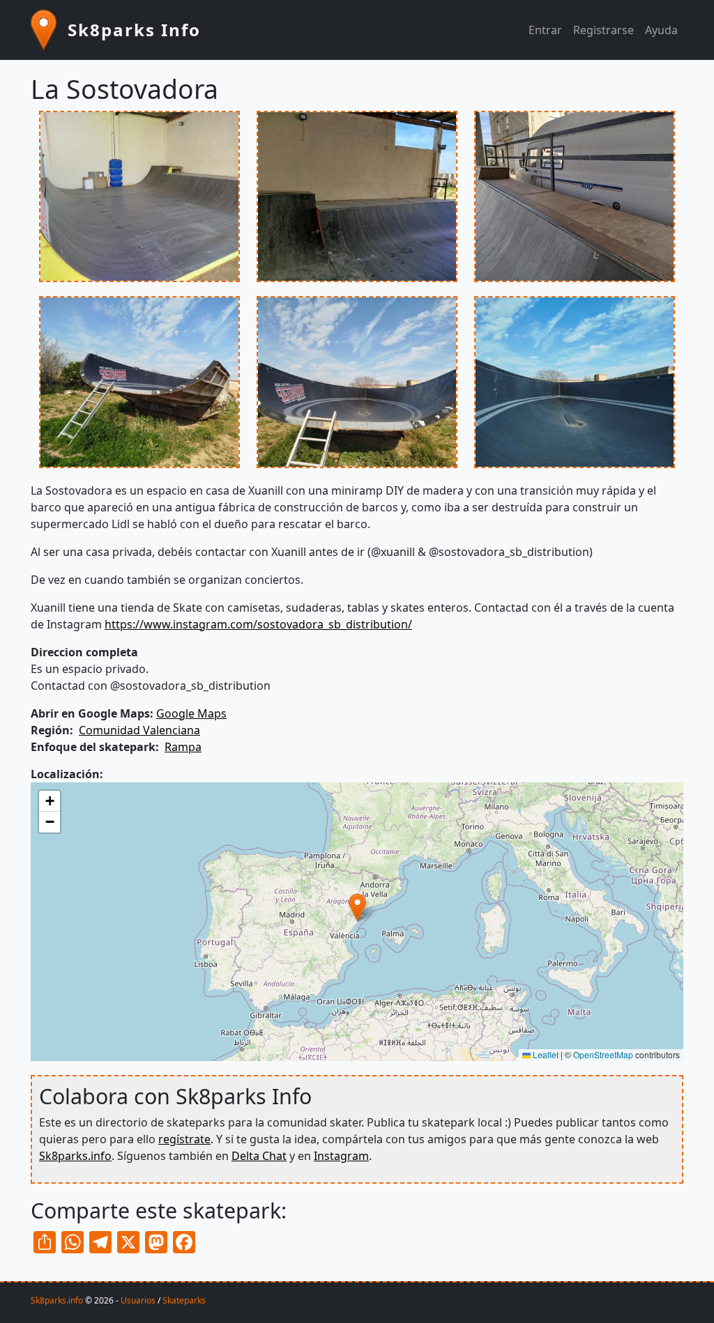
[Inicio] (49, 30)
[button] (139, 202)
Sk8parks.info (75, 1155)
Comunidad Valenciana (139, 730)
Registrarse (603, 30)
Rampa (183, 747)
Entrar (545, 30)
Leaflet (545, 1054)
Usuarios (138, 1300)
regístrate (184, 1139)
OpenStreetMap (603, 1054)
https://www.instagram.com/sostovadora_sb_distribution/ (258, 624)
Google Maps (191, 713)
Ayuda (661, 30)
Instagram (341, 1155)
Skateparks (184, 1300)
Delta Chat (259, 1155)
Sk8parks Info (134, 29)
